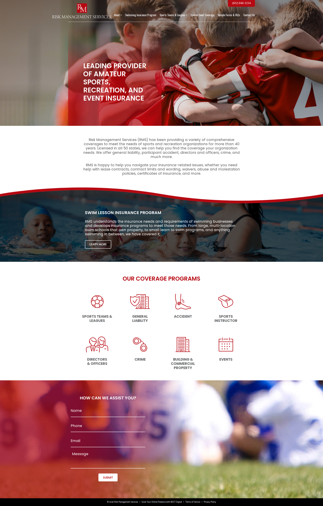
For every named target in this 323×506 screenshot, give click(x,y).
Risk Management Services (126, 502)
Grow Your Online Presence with (155, 502)
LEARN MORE (98, 244)
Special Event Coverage (202, 15)
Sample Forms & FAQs (229, 15)
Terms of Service (192, 502)
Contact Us (249, 15)
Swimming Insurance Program (140, 15)
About (117, 15)
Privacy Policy (210, 502)
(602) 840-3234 (241, 3)
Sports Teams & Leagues (172, 15)
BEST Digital (176, 502)
